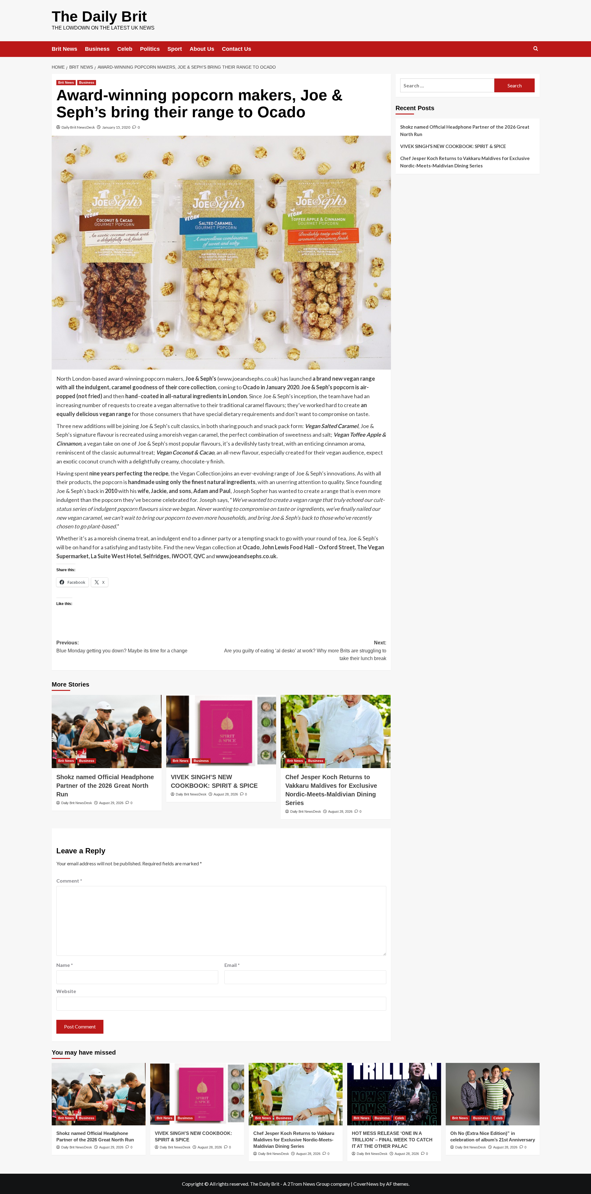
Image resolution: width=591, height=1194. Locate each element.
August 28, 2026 (226, 794)
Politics (150, 49)
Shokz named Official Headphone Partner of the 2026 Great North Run (105, 786)
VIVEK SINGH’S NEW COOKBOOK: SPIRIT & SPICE (453, 146)
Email (232, 965)
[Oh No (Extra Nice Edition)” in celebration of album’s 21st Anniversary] (493, 1094)
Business (97, 49)
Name (64, 965)
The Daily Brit (99, 16)
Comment (69, 880)
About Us (202, 49)
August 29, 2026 (111, 803)
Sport (174, 49)
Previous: (121, 646)
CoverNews (366, 1184)
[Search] (536, 48)
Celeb (124, 49)
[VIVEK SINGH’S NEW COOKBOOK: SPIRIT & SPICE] (221, 731)
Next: (305, 650)
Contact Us (236, 49)
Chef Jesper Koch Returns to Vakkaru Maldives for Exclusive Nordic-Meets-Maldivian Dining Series (465, 161)
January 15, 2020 (116, 127)
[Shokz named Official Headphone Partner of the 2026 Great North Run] (107, 731)
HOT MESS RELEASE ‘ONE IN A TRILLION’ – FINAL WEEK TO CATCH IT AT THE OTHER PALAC (392, 1140)
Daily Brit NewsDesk (78, 127)
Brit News (64, 49)
